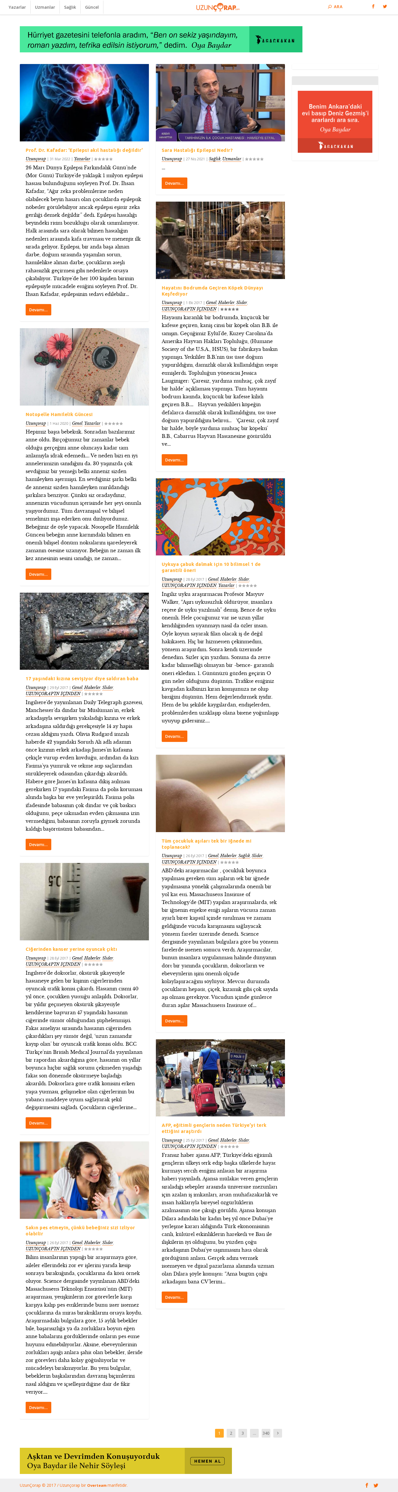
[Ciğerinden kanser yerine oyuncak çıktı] (84, 901)
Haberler (92, 687)
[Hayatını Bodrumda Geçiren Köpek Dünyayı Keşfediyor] (220, 240)
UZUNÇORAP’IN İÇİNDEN (53, 693)
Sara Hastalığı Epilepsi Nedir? (197, 150)
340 (266, 1433)
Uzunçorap (36, 158)
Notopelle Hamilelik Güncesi (59, 414)
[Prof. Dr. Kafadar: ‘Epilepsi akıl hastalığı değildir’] (84, 102)
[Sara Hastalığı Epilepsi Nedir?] (220, 102)
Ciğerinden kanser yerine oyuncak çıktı (71, 949)
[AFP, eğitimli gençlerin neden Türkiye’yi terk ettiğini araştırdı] (220, 1078)
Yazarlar (17, 7)
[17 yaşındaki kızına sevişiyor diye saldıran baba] (84, 631)
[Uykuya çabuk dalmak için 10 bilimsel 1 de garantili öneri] (220, 517)
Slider (107, 687)
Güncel (92, 7)
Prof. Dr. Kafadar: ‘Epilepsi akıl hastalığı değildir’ (84, 150)
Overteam (97, 1485)
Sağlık (70, 7)
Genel (77, 423)
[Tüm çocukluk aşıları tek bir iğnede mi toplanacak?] (220, 793)
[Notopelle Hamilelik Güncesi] (84, 367)
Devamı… (38, 309)
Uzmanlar (45, 7)
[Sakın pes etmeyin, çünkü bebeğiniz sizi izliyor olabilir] (84, 1180)
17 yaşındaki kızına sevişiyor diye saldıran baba (82, 678)
